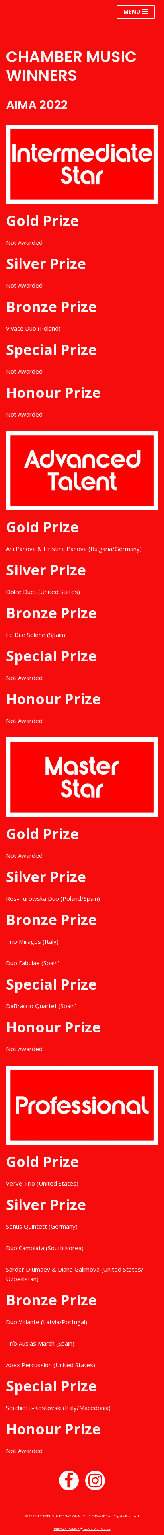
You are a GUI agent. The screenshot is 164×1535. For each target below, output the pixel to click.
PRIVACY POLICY (67, 1528)
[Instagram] (95, 1480)
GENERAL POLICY (97, 1528)
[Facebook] (69, 1480)
